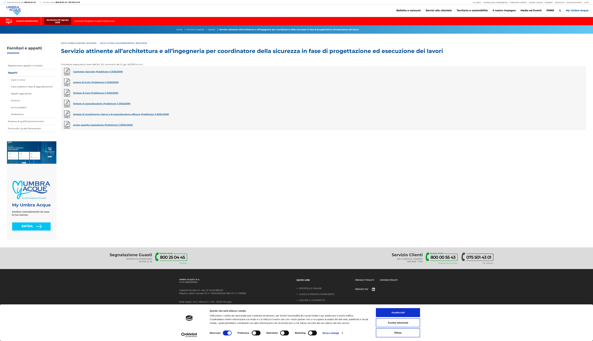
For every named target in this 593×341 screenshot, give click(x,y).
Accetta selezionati (398, 322)
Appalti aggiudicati (21, 93)
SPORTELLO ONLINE (310, 288)
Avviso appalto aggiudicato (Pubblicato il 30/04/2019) (103, 125)
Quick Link (303, 280)
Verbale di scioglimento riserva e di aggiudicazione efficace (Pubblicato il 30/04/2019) (121, 114)
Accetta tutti (398, 312)
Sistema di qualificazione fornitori (26, 121)
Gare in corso (18, 79)
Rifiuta (398, 332)
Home (179, 29)
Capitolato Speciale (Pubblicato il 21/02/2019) (98, 71)
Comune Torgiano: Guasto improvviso (94, 21)
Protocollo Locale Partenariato (24, 128)
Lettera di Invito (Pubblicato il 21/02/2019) (96, 82)
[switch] (256, 332)
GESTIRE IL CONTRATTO (312, 300)
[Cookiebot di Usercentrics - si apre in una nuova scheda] (189, 335)
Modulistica (17, 114)
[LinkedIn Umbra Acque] (373, 289)
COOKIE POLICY (389, 280)
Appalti (211, 29)
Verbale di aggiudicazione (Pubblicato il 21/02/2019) (101, 103)
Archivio (15, 100)
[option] (296, 21)
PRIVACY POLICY (364, 280)
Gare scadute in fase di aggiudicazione (32, 86)
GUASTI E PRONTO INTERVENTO (316, 294)
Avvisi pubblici (19, 107)
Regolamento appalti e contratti (25, 65)
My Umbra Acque (577, 10)
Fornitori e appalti (195, 29)
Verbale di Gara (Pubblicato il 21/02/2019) (95, 93)
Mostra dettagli (331, 333)
